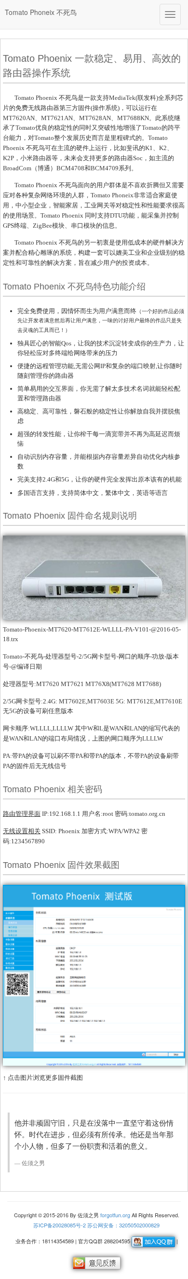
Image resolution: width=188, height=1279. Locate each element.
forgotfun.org (115, 1215)
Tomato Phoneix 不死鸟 (41, 12)
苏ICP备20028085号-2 (59, 1225)
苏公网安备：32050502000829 (123, 1225)
